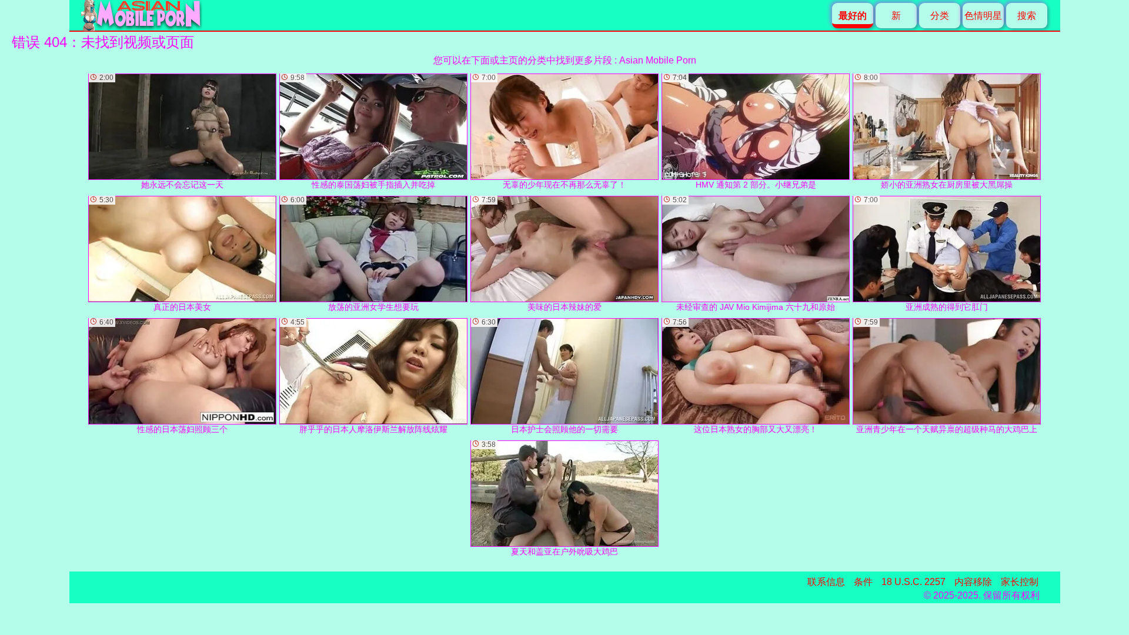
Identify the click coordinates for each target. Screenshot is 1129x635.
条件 (863, 582)
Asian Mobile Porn (657, 60)
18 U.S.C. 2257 (913, 582)
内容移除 (973, 582)
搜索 (1026, 16)
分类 (939, 16)
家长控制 (1019, 582)
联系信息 (826, 582)
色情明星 (983, 16)
